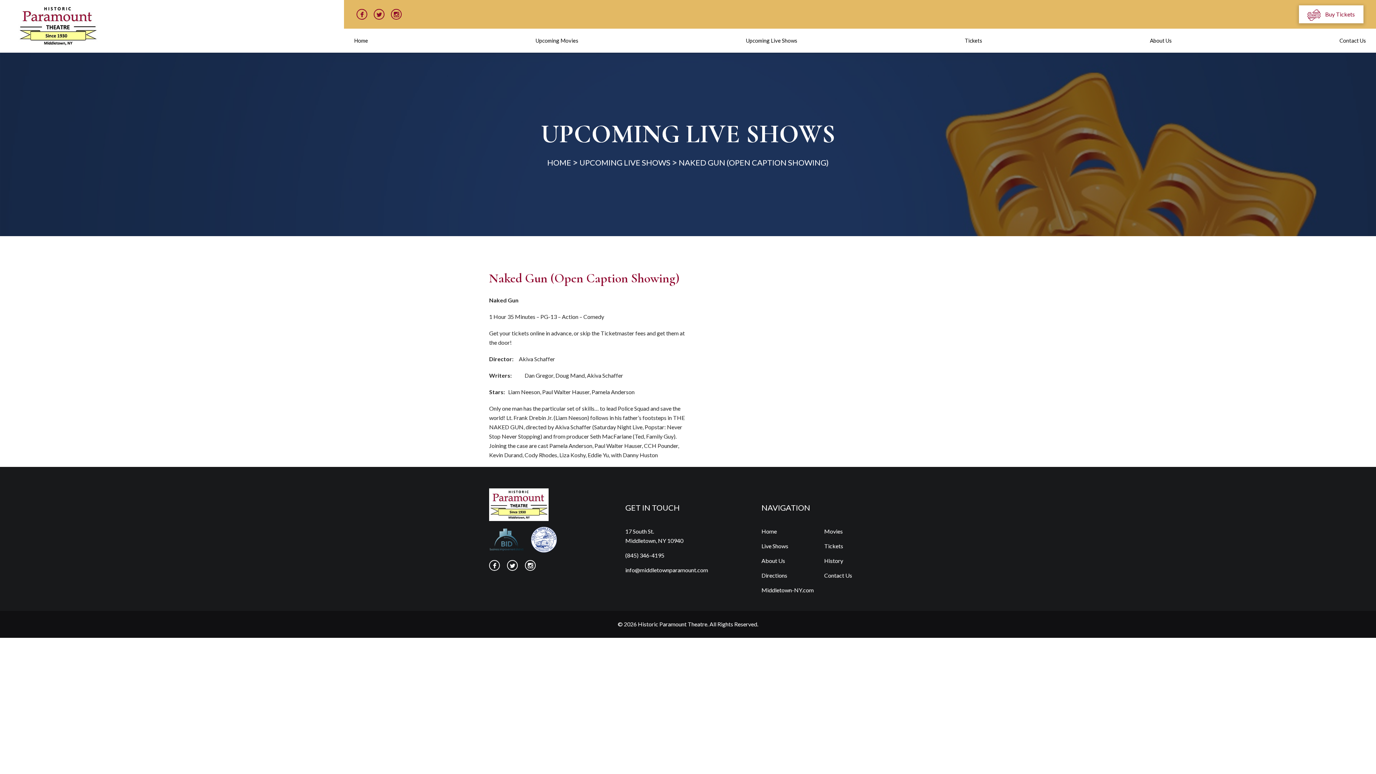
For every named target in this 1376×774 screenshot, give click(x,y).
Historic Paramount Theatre (672, 624)
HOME (559, 162)
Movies (833, 531)
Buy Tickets (1339, 14)
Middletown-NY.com (787, 590)
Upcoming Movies (557, 40)
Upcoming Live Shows (771, 40)
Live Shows (774, 546)
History (833, 560)
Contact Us (1352, 40)
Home (361, 40)
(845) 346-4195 (644, 555)
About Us (1161, 40)
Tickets (973, 40)
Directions (774, 575)
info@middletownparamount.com (666, 570)
